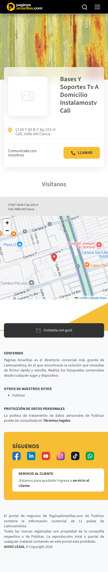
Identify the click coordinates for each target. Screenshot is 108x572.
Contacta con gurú (58, 330)
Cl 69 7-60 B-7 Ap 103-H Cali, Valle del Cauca (35, 132)
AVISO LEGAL (14, 546)
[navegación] (97, 7)
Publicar (18, 395)
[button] (54, 258)
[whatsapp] (90, 456)
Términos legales (56, 420)
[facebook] (16, 456)
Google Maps (98, 297)
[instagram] (60, 456)
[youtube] (46, 456)
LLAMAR (85, 153)
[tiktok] (75, 456)
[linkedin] (31, 456)
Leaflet (82, 297)
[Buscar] (85, 7)
